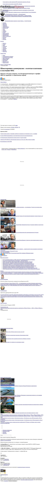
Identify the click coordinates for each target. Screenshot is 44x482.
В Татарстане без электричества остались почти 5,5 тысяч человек (13, 137)
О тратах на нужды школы (5, 271)
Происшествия (6, 35)
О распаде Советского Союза (6, 283)
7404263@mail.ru (6, 464)
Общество (5, 24)
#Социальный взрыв (15, 253)
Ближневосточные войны (8, 57)
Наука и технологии (7, 36)
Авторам (4, 432)
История (4, 39)
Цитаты (4, 49)
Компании (5, 51)
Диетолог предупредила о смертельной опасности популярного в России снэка (18, 10)
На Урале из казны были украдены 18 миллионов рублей (17, 335)
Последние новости (4, 257)
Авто (4, 29)
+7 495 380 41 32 (6, 465)
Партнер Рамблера (4, 474)
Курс (1, 11)
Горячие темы (3, 53)
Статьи (4, 44)
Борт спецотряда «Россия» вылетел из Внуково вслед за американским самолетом (20, 267)
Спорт (4, 30)
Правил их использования (5, 440)
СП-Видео (5, 46)
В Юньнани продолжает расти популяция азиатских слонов (26, 412)
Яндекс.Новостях (21, 148)
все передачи (7, 129)
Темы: (4, 55)
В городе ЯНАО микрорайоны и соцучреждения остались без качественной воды (16, 135)
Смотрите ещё (3, 199)
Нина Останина (3, 303)
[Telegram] (4, 79)
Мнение (15, 99)
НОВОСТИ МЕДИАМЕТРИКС (6, 328)
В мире (4, 32)
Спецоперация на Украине (8, 56)
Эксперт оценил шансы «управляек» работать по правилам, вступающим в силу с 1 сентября (18, 133)
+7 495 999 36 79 (6, 460)
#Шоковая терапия (29, 253)
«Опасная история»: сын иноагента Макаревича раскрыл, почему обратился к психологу (21, 268)
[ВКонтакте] (1, 79)
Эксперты (5, 48)
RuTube (12, 127)
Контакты (5, 433)
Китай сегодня (5, 62)
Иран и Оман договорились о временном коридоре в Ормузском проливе (18, 266)
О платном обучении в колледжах (7, 294)
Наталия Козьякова (4, 279)
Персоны (4, 50)
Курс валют (5, 60)
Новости (4, 43)
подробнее (6, 480)
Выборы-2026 (5, 59)
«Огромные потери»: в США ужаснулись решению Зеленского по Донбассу (19, 259)
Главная (4, 22)
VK (19, 127)
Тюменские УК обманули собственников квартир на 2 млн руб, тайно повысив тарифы (17, 139)
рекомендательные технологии (24, 467)
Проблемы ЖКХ (7, 64)
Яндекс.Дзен (4, 149)
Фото (4, 45)
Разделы (2, 41)
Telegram (8, 149)
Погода (4, 38)
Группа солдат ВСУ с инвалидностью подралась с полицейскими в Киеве (17, 16)
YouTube (16, 127)
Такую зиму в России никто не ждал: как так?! (15, 331)
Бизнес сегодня (6, 33)
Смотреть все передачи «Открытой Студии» (9, 251)
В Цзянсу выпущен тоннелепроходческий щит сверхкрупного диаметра (29, 404)
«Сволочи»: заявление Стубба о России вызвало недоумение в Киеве (17, 262)
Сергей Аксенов (28, 15)
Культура (4, 37)
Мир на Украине (6, 58)
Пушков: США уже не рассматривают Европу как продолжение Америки (18, 264)
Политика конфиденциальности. (27, 479)
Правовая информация (7, 430)
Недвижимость (6, 34)
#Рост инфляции (22, 253)
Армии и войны (6, 26)
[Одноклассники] (2, 79)
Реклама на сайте (6, 431)
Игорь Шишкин (3, 290)
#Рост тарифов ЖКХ (7, 253)
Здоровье (4, 31)
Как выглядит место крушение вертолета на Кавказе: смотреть (18, 338)
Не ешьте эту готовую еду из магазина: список (15, 342)
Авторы (4, 47)
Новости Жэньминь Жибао (5, 377)
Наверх (1, 469)
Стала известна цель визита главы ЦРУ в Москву (12, 3)
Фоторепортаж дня (4, 307)
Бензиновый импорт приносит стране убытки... (14, 15)
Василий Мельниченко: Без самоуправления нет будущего (27, 232)
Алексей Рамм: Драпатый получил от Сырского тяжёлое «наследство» (29, 224)
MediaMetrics (13, 149)
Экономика (5, 25)
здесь (16, 125)
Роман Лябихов (3, 82)
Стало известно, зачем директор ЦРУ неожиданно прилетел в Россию (16, 1)
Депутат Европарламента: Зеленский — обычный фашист (15, 260)
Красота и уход (6, 61)
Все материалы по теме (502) (6, 141)
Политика (5, 23)
